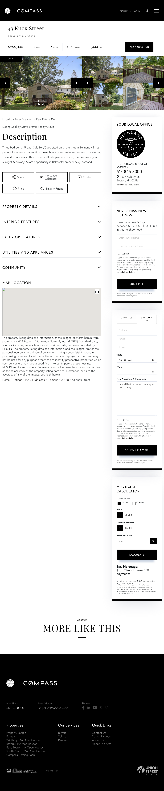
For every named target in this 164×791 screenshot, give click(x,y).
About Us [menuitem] (98, 740)
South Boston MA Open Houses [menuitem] (25, 751)
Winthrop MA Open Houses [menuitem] (23, 740)
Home (6, 380)
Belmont (53, 380)
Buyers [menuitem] (62, 733)
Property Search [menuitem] (16, 733)
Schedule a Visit (146, 319)
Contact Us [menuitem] (99, 733)
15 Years (140, 502)
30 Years (125, 502)
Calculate (136, 554)
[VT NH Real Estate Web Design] (147, 770)
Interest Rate (124, 535)
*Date (119, 354)
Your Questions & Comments (131, 379)
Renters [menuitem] (62, 740)
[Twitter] (100, 708)
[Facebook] (83, 708)
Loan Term (123, 498)
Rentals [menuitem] (10, 736)
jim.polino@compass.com (53, 708)
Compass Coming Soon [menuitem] (20, 755)
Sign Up (124, 11)
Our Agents (133, 185)
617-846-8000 (129, 171)
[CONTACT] (139, 47)
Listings (17, 380)
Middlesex (38, 380)
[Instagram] (106, 708)
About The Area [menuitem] (101, 744)
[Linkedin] (88, 708)
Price (120, 509)
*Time (119, 367)
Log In (136, 11)
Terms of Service (134, 463)
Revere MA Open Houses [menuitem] (21, 744)
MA (27, 380)
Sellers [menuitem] (62, 736)
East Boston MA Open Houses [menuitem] (25, 747)
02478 (65, 380)
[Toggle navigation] (156, 10)
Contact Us (122, 185)
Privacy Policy (128, 272)
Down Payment (125, 522)
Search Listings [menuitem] (101, 736)
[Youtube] (95, 708)
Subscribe (137, 284)
